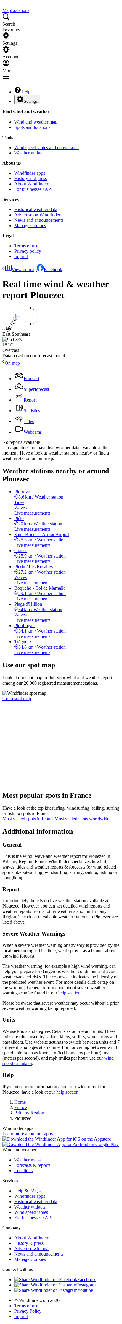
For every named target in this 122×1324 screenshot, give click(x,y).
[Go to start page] (3, 4)
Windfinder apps (29, 173)
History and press (30, 178)
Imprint (21, 256)
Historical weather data (35, 209)
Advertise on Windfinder (37, 214)
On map (12, 363)
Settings (31, 101)
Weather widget (29, 152)
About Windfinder (31, 183)
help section (69, 992)
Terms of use (26, 245)
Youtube (85, 1290)
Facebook (53, 269)
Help (25, 91)
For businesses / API (33, 189)
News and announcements (38, 220)
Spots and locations (32, 127)
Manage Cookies (30, 225)
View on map (24, 269)
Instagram (86, 1284)
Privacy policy (27, 251)
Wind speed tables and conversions (46, 147)
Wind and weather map (35, 121)
